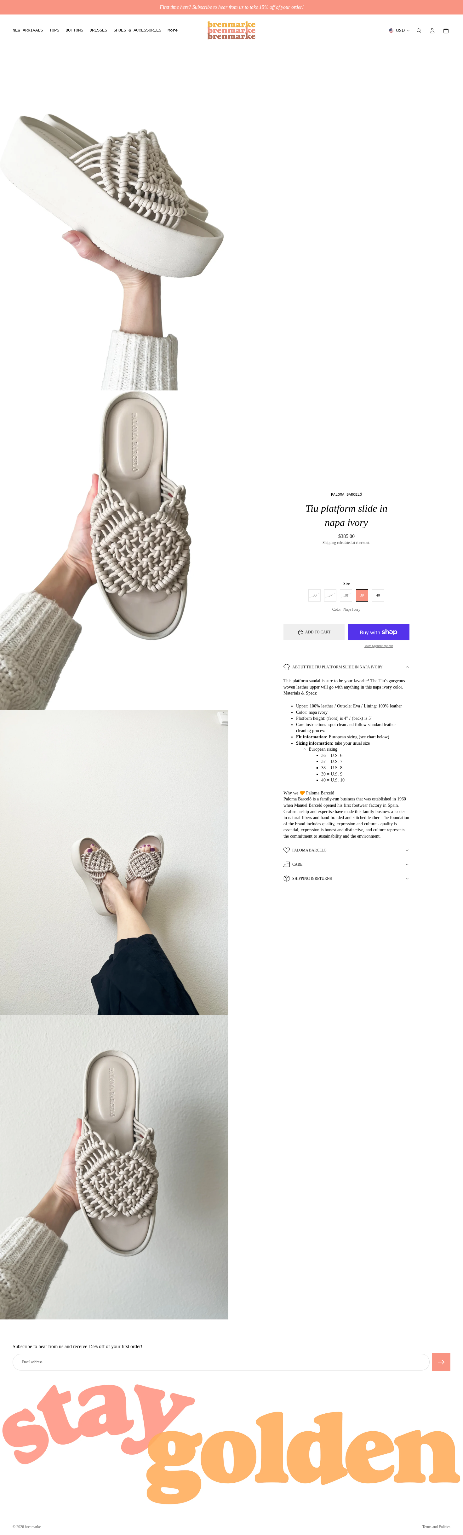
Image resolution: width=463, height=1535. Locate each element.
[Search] (419, 31)
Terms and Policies (436, 1527)
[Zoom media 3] (114, 862)
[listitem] (172, 30)
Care (297, 864)
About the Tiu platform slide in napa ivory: (337, 667)
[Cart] (446, 31)
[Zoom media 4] (114, 1167)
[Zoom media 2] (114, 550)
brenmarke (33, 1527)
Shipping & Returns (312, 878)
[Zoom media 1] (114, 230)
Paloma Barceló (309, 850)
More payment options (378, 646)
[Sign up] (441, 1362)
